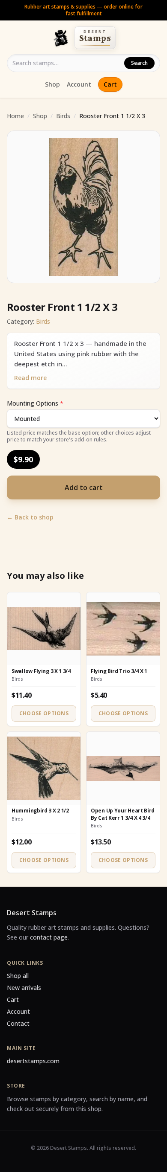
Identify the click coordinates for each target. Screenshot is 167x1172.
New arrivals (24, 987)
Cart (110, 84)
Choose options (44, 713)
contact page (49, 937)
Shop (52, 84)
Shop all (18, 976)
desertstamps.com (33, 1061)
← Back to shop (30, 517)
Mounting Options (35, 403)
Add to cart (84, 487)
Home (15, 116)
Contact (18, 1023)
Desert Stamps (32, 912)
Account (79, 84)
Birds (63, 116)
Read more (30, 378)
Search (139, 63)
